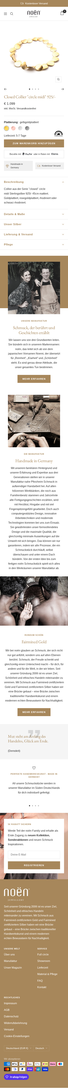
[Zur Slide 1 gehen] (29, 89)
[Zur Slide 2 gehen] (32, 89)
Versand (9, 1029)
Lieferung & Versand (18, 234)
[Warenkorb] (62, 13)
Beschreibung (14, 182)
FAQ (40, 980)
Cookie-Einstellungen (16, 1036)
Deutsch (39, 1048)
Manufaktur (10, 961)
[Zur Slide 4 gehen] (38, 89)
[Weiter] (62, 89)
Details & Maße (14, 214)
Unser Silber (12, 224)
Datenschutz (11, 1016)
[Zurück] (5, 89)
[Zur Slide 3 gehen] (35, 89)
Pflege (8, 244)
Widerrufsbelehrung (15, 1023)
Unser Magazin (13, 967)
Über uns (9, 954)
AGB (7, 1010)
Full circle (43, 954)
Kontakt (41, 987)
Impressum (10, 1003)
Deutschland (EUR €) (17, 1048)
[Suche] (11, 13)
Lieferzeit (42, 967)
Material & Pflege (47, 974)
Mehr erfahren (34, 379)
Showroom (43, 961)
